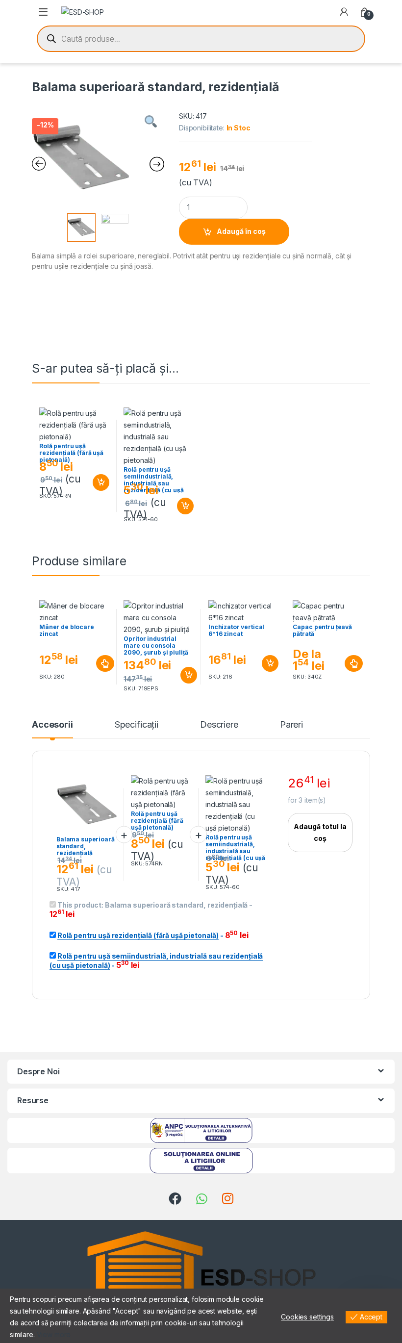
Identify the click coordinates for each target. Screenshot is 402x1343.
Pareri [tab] (291, 725)
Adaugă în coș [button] (96, 482)
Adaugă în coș (241, 231)
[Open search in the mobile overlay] (201, 39)
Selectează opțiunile (96, 663)
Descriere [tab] (219, 725)
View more (54, 1334)
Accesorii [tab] (52, 725)
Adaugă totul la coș (320, 832)
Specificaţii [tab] (136, 725)
